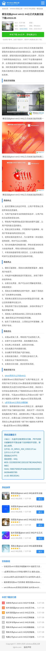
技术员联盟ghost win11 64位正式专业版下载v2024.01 (21, 613)
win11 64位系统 (29, 9)
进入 (40, 499)
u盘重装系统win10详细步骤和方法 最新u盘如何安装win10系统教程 (24, 572)
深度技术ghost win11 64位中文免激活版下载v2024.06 (26, 506)
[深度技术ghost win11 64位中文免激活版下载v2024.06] (6, 509)
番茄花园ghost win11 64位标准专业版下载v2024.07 (26, 493)
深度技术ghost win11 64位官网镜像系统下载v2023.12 (21, 617)
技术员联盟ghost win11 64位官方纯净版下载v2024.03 (21, 608)
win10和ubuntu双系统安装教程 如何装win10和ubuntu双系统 (24, 587)
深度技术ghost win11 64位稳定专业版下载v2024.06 (26, 519)
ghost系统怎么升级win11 (15, 376)
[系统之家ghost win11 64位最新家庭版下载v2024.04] (6, 548)
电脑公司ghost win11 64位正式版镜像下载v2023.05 (21, 637)
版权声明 (27, 647)
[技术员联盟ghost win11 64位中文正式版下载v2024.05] (6, 535)
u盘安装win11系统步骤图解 (16, 402)
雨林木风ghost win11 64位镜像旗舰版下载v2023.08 (21, 627)
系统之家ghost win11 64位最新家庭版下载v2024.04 (26, 546)
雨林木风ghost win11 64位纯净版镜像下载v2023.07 (21, 632)
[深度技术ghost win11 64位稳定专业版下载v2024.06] (6, 522)
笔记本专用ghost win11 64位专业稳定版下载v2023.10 (21, 622)
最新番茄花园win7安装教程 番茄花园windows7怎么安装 (24, 582)
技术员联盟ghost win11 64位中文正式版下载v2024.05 (26, 533)
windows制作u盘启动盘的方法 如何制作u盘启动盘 (24, 577)
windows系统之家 (16, 9)
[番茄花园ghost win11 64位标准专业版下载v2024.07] (6, 496)
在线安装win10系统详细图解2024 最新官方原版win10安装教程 (24, 566)
